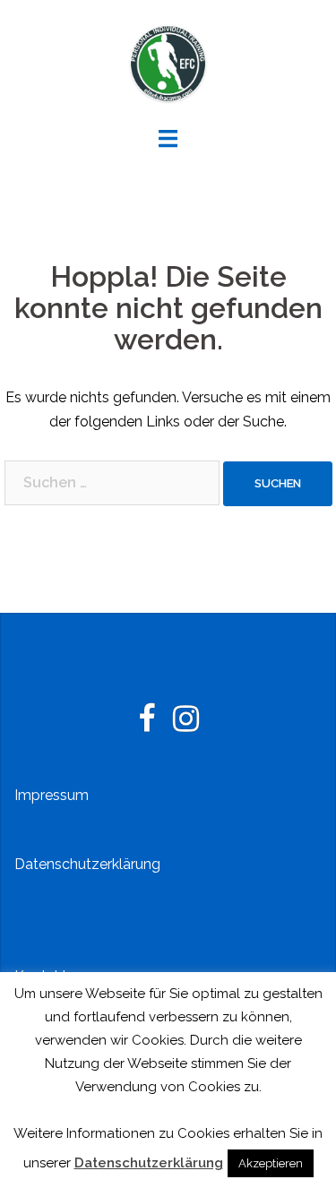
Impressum (51, 795)
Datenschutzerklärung (87, 864)
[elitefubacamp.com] (168, 61)
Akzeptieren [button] (270, 1163)
